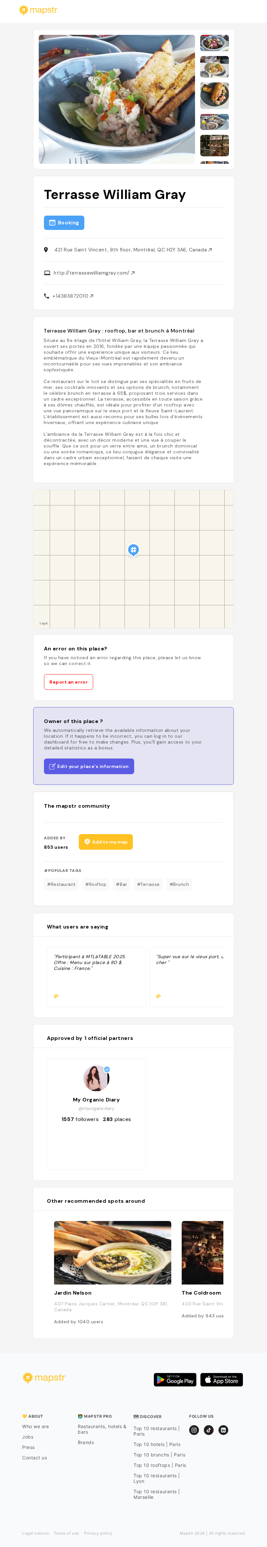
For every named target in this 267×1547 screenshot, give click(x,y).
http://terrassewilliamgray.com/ (92, 273)
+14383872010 (71, 296)
